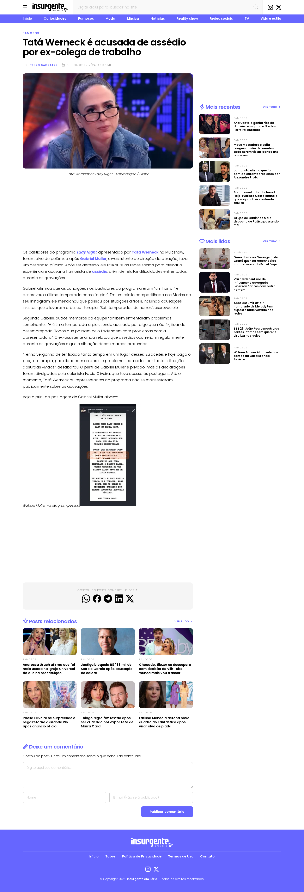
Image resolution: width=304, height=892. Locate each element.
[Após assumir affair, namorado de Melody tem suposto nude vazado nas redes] (214, 306)
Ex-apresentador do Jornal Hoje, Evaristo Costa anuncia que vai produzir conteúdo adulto (256, 198)
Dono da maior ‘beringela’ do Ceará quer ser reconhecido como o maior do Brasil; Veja (256, 261)
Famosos (86, 18)
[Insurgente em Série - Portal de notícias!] (50, 7)
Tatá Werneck (145, 252)
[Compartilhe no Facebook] (97, 598)
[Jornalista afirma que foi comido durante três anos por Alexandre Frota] (214, 171)
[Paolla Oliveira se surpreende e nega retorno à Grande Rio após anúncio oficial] (50, 694)
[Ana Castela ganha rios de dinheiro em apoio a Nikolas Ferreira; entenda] (214, 124)
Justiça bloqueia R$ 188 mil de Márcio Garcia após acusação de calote (107, 669)
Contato (207, 856)
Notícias (158, 18)
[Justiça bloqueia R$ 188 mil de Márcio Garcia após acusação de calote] (108, 641)
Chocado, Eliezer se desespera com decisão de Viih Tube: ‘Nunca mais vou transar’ (165, 669)
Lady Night (87, 252)
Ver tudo (182, 621)
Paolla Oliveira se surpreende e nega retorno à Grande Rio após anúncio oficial (49, 722)
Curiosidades (55, 18)
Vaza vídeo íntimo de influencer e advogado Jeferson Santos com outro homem (254, 284)
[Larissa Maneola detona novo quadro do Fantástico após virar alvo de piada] (166, 694)
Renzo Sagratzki (44, 65)
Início (27, 18)
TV (247, 18)
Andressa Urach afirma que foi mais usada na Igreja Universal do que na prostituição (49, 669)
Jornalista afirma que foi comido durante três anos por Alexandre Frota (257, 174)
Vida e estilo (271, 18)
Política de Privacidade (142, 856)
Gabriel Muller (93, 258)
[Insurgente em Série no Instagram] (270, 7)
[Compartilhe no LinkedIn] (119, 598)
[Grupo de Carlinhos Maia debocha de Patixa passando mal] (214, 219)
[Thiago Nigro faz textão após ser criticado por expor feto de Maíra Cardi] (108, 694)
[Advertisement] (108, 214)
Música (133, 18)
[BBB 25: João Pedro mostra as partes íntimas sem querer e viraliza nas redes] (214, 329)
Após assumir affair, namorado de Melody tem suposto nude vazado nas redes (253, 308)
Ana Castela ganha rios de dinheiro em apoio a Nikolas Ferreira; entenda (255, 126)
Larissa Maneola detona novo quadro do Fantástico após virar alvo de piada (164, 722)
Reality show (187, 18)
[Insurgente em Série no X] (278, 7)
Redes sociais (221, 18)
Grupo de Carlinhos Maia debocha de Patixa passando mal (256, 221)
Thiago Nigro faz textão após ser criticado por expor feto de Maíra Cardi (107, 722)
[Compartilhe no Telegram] (108, 598)
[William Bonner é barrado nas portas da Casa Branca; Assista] (214, 353)
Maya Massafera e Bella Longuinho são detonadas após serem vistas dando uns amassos (256, 150)
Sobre (110, 856)
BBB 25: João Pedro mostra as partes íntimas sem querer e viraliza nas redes (256, 332)
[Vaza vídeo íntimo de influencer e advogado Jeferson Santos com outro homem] (214, 282)
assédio (99, 271)
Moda (110, 18)
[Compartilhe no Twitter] (130, 598)
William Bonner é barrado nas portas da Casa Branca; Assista (256, 356)
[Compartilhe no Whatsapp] (86, 598)
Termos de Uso (181, 856)
